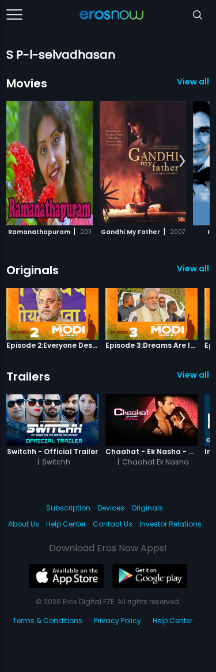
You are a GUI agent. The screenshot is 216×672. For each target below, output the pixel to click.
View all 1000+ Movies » (193, 81)
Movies (26, 83)
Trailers (28, 376)
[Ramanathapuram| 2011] (49, 163)
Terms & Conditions (47, 620)
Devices (110, 508)
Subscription (68, 508)
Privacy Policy (117, 620)
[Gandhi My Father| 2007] (143, 163)
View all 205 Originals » (193, 268)
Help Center (66, 524)
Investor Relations (170, 524)
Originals (32, 270)
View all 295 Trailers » (193, 375)
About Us (23, 524)
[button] (182, 161)
